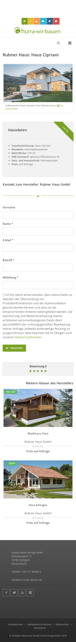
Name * (8, 224)
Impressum (40, 627)
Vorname (9, 207)
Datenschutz (62, 624)
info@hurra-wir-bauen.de (26, 579)
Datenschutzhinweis (27, 337)
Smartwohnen (15, 624)
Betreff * (8, 260)
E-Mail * (8, 240)
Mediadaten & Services (39, 624)
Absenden (16, 348)
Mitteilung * (11, 277)
